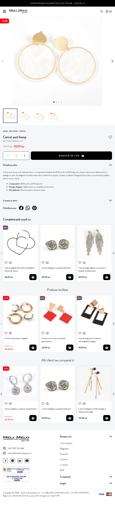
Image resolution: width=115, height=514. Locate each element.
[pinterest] (34, 208)
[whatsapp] (28, 208)
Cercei (22, 131)
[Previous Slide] (1, 253)
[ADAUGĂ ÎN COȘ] (33, 277)
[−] (7, 156)
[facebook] (21, 208)
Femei (5, 131)
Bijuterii (13, 131)
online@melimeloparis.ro (19, 453)
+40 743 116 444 (15, 448)
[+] (25, 156)
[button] (101, 11)
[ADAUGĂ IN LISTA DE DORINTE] (110, 137)
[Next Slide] (113, 253)
